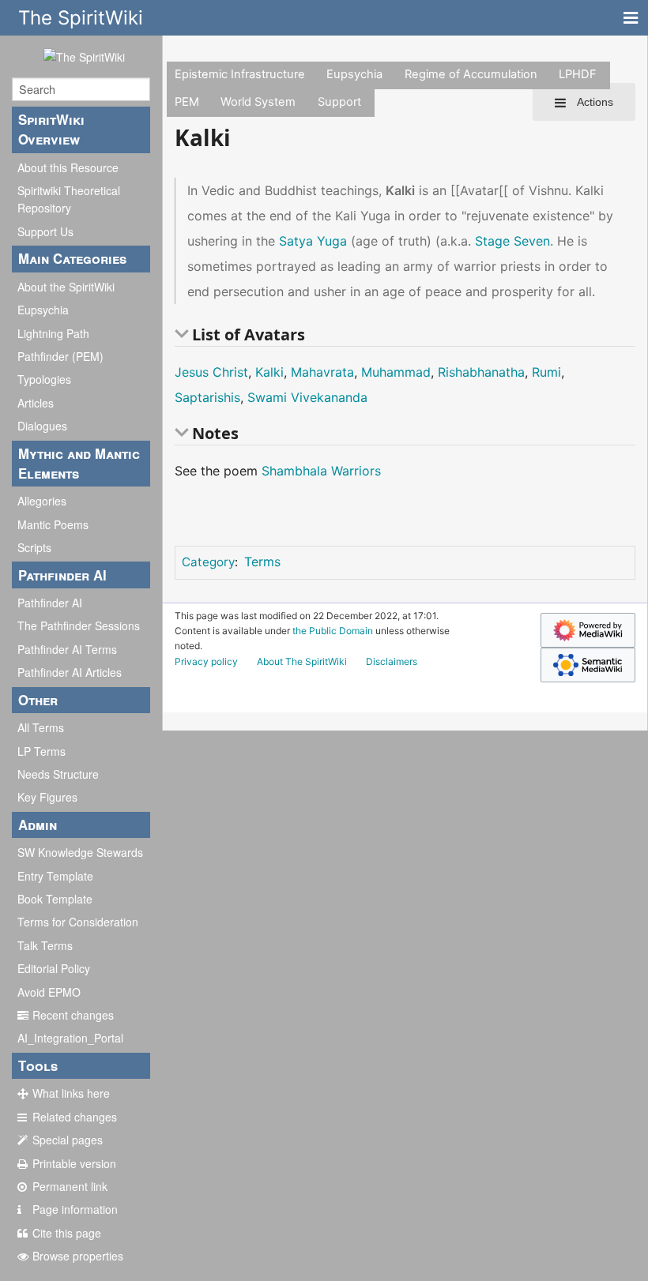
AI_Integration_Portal (70, 1038)
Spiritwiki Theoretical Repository (68, 199)
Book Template (54, 899)
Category (208, 561)
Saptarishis (207, 397)
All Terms (40, 727)
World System (258, 102)
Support (339, 102)
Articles (35, 403)
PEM (187, 102)
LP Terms (41, 751)
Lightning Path (53, 333)
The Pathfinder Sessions (78, 625)
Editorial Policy (53, 968)
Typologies (44, 379)
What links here (71, 1093)
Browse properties (77, 1256)
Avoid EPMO (49, 992)
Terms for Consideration (77, 922)
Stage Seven (512, 241)
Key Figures (47, 797)
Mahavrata (322, 372)
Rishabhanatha (481, 372)
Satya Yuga (313, 241)
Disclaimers (391, 661)
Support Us (45, 231)
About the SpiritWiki (66, 287)
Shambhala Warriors (321, 471)
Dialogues (42, 426)
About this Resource (68, 167)
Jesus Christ (211, 372)
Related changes (74, 1117)
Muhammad (396, 372)
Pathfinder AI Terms (67, 649)
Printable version (74, 1163)
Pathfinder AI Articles (69, 672)
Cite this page (66, 1233)
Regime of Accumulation (471, 74)
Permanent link (69, 1186)
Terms (262, 561)
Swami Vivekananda (307, 397)
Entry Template (55, 876)
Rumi (546, 372)
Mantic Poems (53, 524)
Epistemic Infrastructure (240, 74)
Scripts (34, 547)
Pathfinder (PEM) (60, 356)
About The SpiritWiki (302, 661)
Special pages (67, 1140)
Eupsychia (43, 309)
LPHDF (578, 74)
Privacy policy (206, 661)
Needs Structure (58, 774)
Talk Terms (45, 945)
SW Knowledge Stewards (80, 852)
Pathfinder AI (49, 602)
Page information (75, 1209)
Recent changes (73, 1015)
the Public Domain (332, 631)
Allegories (41, 501)
